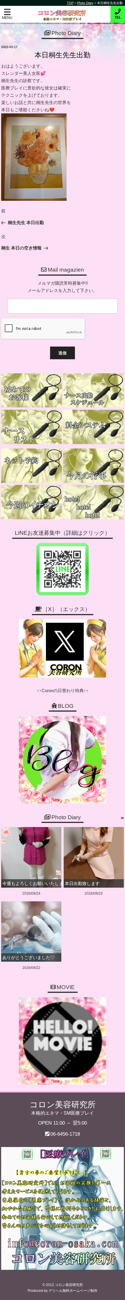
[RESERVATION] (31, 465)
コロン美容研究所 (62, 11)
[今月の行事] (93, 465)
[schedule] (93, 390)
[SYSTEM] (93, 427)
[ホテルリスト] (93, 502)
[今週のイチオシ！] (31, 502)
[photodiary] (122, 818)
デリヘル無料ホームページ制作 (73, 1291)
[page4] (31, 390)
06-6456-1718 (65, 1134)
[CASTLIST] (31, 427)
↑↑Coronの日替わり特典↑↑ (62, 690)
